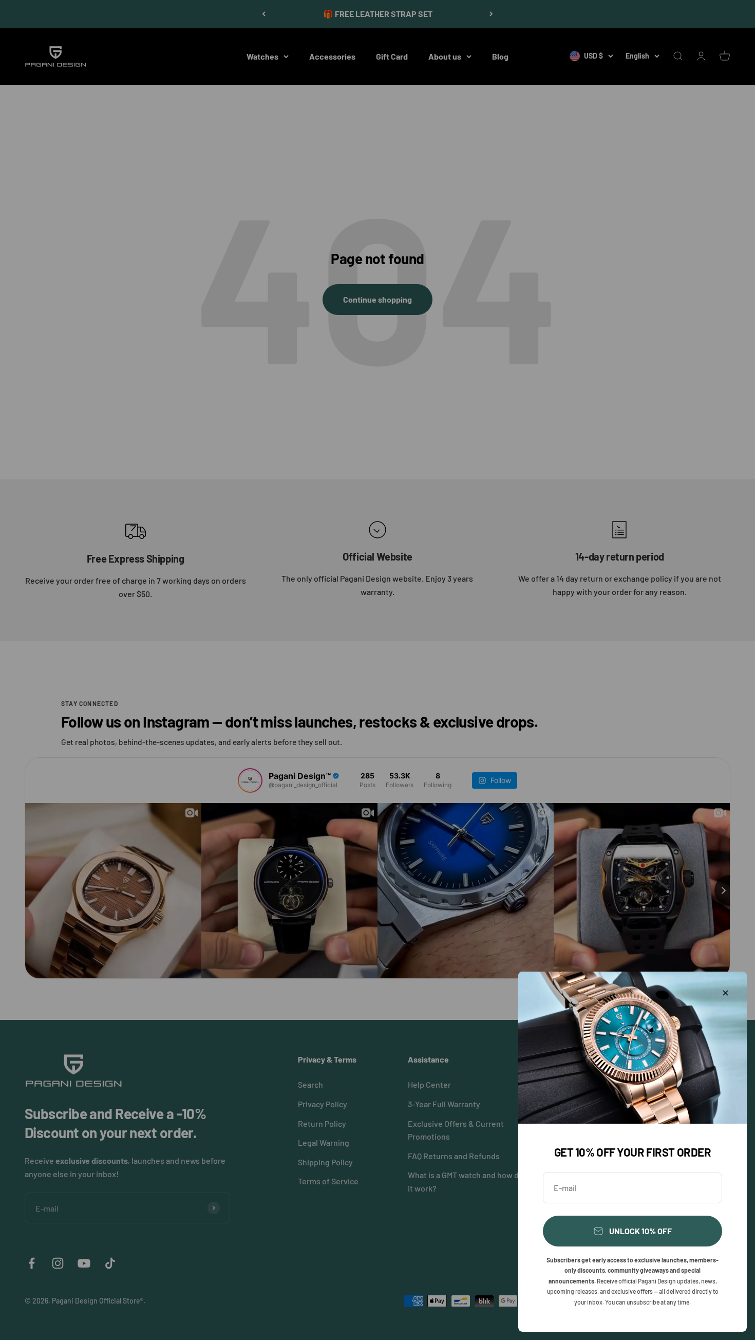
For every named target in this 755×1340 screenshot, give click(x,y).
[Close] (725, 993)
